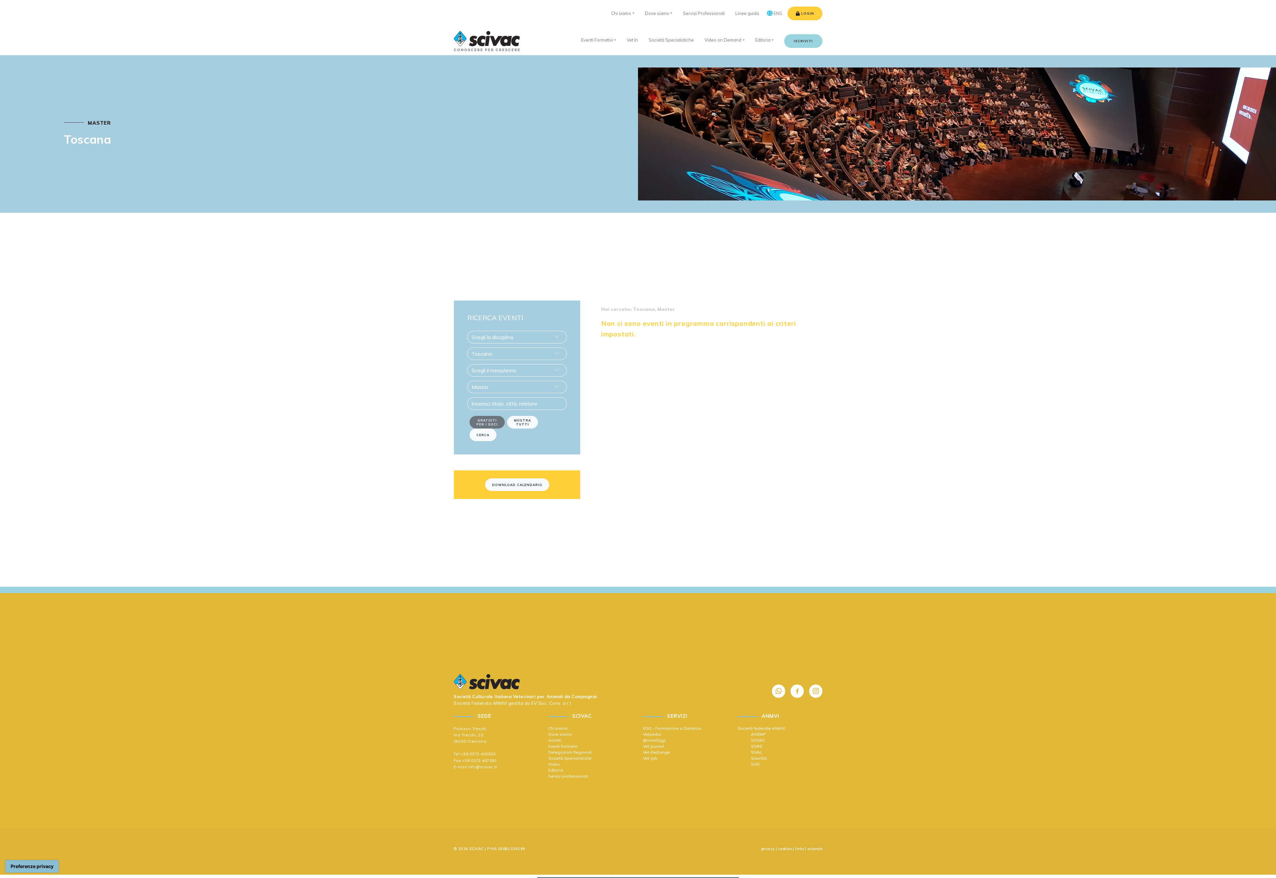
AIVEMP (758, 734)
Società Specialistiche (569, 758)
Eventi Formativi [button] (597, 40)
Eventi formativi (563, 746)
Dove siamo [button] (657, 13)
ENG (777, 13)
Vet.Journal (653, 746)
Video (554, 764)
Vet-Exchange (656, 752)
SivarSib (759, 758)
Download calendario (517, 485)
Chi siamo (558, 728)
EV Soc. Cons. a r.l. (551, 703)
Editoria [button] (763, 40)
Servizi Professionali (704, 13)
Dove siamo (560, 734)
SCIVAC (758, 740)
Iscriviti (803, 41)
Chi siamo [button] (621, 13)
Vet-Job (650, 758)
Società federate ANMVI (761, 728)
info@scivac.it (482, 766)
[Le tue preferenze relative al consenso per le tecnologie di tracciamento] (32, 866)
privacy (768, 848)
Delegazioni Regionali (570, 752)
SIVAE (756, 746)
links (799, 848)
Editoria (555, 770)
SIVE (755, 764)
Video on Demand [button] (722, 40)
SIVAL (756, 752)
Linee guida (747, 13)
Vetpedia (652, 734)
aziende (814, 848)
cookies (785, 848)
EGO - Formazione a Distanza (672, 728)
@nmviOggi (654, 740)
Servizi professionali (568, 776)
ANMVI (500, 703)
